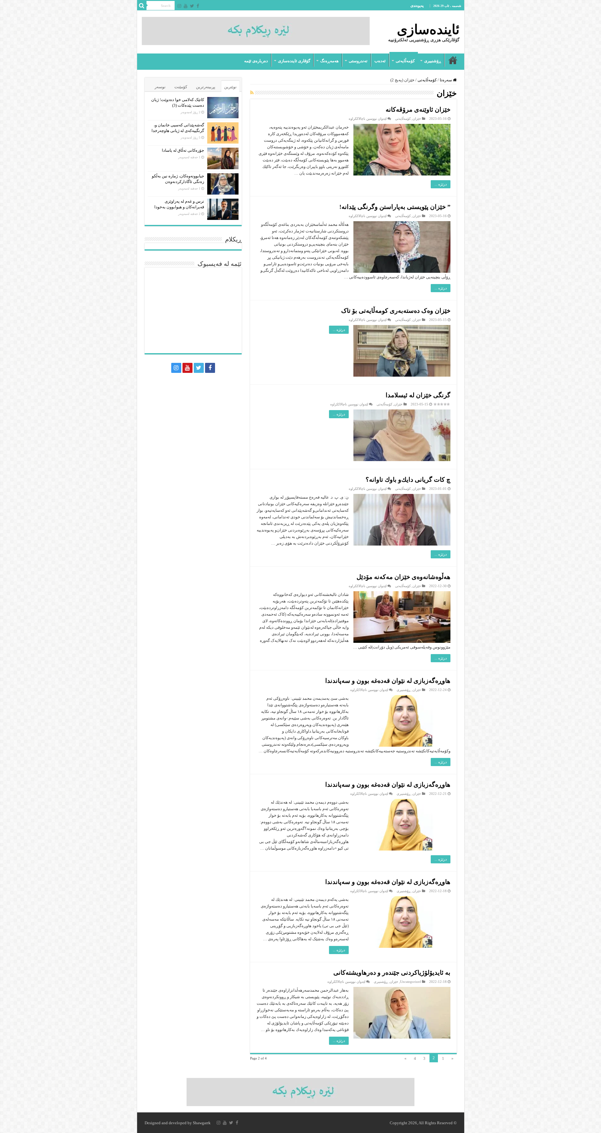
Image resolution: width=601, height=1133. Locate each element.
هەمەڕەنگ (329, 60)
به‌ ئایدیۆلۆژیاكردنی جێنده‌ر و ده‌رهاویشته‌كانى (391, 972)
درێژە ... (440, 184)
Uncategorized (410, 981)
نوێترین (230, 86)
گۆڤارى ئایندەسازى (294, 60)
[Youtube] (185, 6)
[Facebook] (198, 6)
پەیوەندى (417, 5)
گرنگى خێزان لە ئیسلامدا (418, 395)
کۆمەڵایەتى (405, 60)
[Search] (141, 5)
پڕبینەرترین (205, 86)
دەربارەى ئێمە (256, 60)
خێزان (417, 118)
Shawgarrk (202, 1122)
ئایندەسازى (428, 29)
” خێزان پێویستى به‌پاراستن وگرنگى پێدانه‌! (394, 206)
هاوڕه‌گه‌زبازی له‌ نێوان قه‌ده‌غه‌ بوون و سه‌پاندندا (387, 680)
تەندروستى (358, 60)
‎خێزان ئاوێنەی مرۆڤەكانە (418, 109)
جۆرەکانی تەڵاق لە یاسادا (183, 150)
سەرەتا (453, 60)
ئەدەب (380, 60)
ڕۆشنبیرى (432, 60)
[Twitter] (192, 6)
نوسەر (160, 86)
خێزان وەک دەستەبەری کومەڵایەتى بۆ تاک (395, 310)
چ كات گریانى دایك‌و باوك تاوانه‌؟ (408, 479)
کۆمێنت (180, 86)
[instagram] (179, 6)
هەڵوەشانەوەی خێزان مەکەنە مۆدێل (403, 576)
